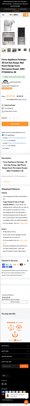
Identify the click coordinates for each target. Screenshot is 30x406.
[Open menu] (3, 15)
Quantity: (4, 118)
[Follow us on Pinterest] (5, 384)
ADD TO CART (15, 124)
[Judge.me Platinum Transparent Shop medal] (11, 328)
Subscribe (24, 366)
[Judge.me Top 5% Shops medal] (15, 334)
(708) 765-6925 (16, 11)
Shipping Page (23, 223)
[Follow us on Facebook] (3, 384)
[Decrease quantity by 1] (10, 117)
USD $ (3, 375)
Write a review (15, 302)
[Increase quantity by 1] (18, 117)
